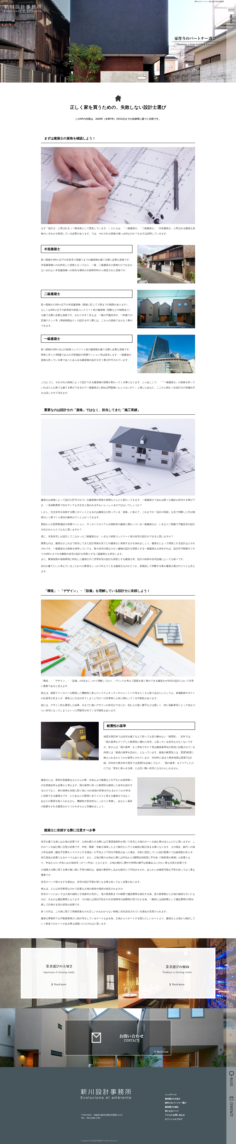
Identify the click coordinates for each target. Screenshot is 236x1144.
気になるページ (172, 1111)
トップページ (171, 1095)
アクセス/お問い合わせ (175, 1115)
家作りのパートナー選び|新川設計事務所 (209, 1)
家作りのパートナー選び (175, 1103)
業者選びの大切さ (172, 1099)
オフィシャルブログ (173, 1119)
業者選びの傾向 (172, 1107)
